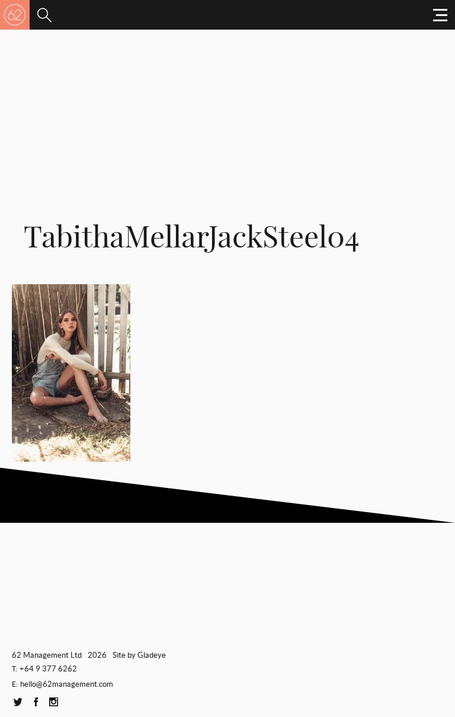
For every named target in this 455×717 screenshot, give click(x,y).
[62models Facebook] (35, 702)
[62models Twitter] (18, 702)
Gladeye (151, 655)
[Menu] (44, 15)
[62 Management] (14, 14)
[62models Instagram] (53, 702)
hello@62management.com (66, 684)
